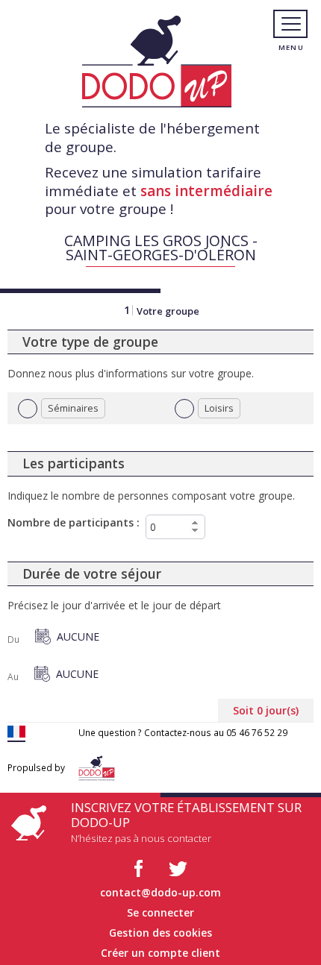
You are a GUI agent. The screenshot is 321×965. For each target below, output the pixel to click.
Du (13, 639)
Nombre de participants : (73, 522)
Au (13, 677)
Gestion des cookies (160, 932)
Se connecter (160, 912)
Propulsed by (36, 767)
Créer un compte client (160, 953)
